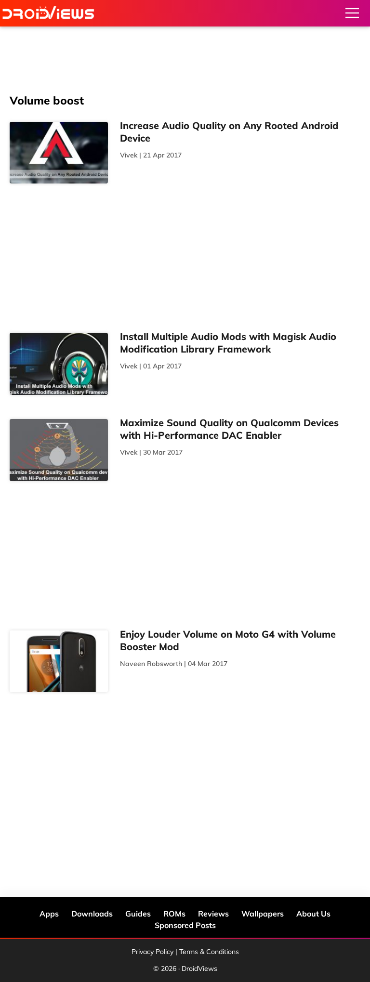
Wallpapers (262, 913)
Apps (49, 913)
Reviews (213, 913)
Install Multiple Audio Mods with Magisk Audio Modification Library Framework (228, 342)
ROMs (174, 913)
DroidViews (48, 13)
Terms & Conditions (209, 951)
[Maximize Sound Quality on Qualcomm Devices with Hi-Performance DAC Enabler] (59, 450)
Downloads (92, 913)
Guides (138, 913)
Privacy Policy (152, 951)
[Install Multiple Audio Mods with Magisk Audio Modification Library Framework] (59, 364)
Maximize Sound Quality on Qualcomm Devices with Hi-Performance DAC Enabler (229, 429)
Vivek (128, 155)
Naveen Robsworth (151, 663)
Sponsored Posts (185, 925)
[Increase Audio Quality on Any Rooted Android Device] (59, 153)
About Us (313, 913)
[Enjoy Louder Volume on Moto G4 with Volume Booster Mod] (59, 661)
